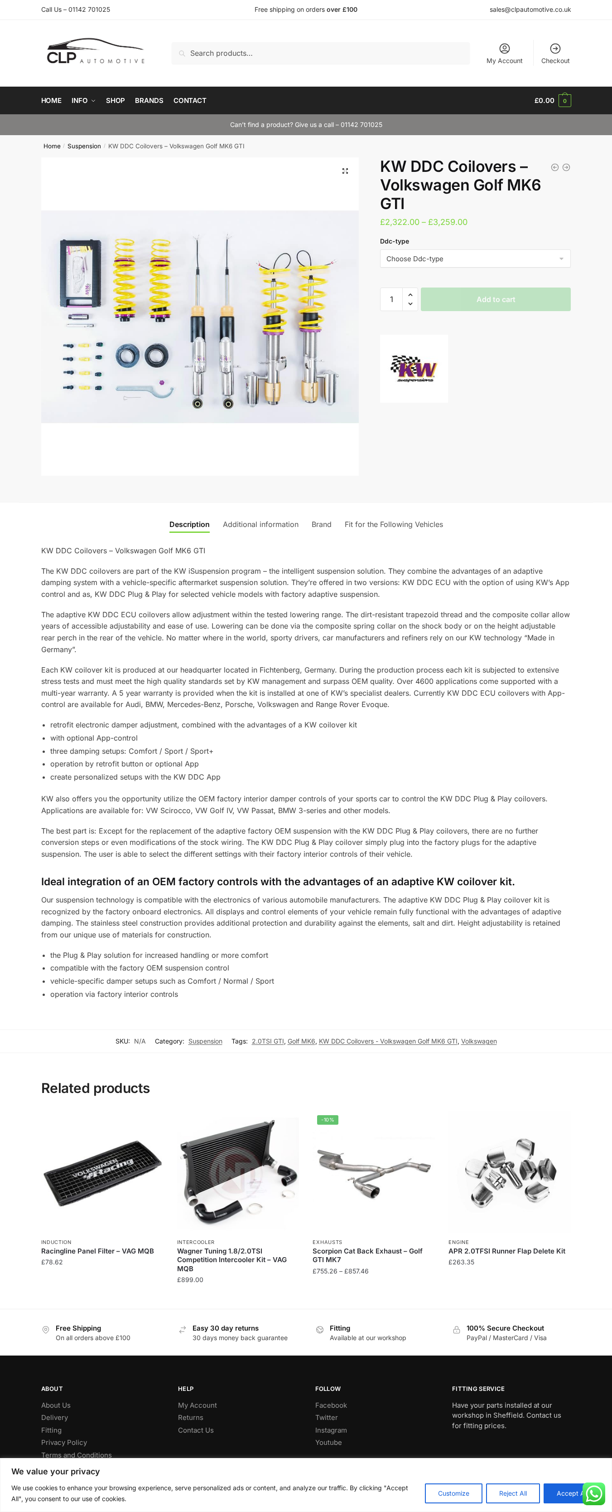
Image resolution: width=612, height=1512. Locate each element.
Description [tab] (189, 524)
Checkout (555, 60)
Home (52, 146)
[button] (345, 171)
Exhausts (327, 1242)
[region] (306, 1485)
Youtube (328, 1442)
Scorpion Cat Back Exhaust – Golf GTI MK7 (368, 1255)
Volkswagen (479, 1041)
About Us (56, 1405)
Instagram (331, 1430)
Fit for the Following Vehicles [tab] (394, 524)
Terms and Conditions (76, 1455)
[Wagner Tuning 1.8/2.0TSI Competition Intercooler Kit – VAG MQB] (238, 1172)
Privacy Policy (64, 1442)
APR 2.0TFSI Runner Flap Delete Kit (506, 1251)
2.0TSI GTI (268, 1041)
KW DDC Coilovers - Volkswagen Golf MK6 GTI (388, 1041)
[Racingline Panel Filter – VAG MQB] (102, 1172)
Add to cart (496, 299)
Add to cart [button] (102, 1298)
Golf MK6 (301, 1041)
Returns (190, 1417)
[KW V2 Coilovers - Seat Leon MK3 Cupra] (566, 167)
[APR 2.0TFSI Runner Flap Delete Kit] (509, 1172)
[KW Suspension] (414, 370)
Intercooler (196, 1242)
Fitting (51, 1430)
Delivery (54, 1417)
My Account (505, 60)
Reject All (513, 1493)
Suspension (84, 146)
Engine (458, 1242)
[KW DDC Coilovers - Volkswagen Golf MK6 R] (554, 167)
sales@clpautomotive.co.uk (530, 9)
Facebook (331, 1405)
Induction (56, 1242)
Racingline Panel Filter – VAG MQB (97, 1251)
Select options (374, 1298)
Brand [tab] (322, 524)
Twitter (326, 1417)
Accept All (572, 1493)
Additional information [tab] (261, 524)
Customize (453, 1493)
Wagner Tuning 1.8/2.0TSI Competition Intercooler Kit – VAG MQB (232, 1260)
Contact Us (196, 1430)
